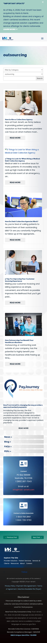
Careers (29, 563)
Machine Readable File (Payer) (29, 589)
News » (8, 436)
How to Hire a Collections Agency (18, 119)
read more (15, 137)
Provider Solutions (10, 561)
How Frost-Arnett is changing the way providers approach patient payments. (23, 406)
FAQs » (7, 446)
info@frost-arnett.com (23, 489)
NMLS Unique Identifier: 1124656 (23, 635)
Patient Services (25, 561)
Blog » (7, 441)
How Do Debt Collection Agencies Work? (21, 221)
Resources (15, 563)
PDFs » (7, 451)
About (22, 563)
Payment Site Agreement (26, 586)
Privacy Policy (10, 586)
